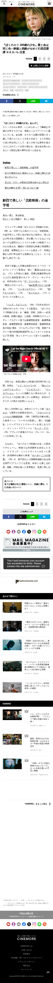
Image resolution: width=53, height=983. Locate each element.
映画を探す (4, 3)
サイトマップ (26, 969)
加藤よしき (42, 725)
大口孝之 (36, 692)
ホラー (5, 90)
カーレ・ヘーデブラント (11, 84)
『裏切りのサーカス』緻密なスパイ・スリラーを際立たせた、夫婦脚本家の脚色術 (36, 624)
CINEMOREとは (26, 946)
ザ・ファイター (31, 281)
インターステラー (26, 289)
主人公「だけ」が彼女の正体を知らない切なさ (27, 182)
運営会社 (26, 966)
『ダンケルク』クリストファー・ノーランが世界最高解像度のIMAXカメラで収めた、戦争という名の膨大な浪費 (37, 666)
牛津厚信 (36, 612)
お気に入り (11, 3)
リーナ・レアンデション (30, 84)
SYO (14, 77)
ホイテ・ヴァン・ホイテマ (38, 87)
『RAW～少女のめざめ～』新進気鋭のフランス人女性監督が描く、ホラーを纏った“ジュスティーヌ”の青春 (37, 644)
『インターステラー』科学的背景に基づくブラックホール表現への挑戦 (36, 685)
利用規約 (26, 954)
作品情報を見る (9, 95)
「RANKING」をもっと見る (35, 804)
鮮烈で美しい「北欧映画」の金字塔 (21, 167)
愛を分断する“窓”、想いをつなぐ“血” (22, 188)
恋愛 (11, 90)
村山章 (35, 652)
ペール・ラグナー (9, 87)
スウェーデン (22, 87)
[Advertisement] (26, 791)
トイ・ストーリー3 (27, 385)
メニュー (49, 3)
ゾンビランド (33, 389)
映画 (22, 900)
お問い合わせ (26, 950)
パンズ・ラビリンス (16, 304)
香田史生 (36, 673)
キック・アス (41, 428)
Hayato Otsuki (43, 774)
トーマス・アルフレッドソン (31, 81)
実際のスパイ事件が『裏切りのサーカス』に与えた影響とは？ (36, 605)
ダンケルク (33, 293)
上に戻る (48, 972)
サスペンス (19, 90)
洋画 (26, 90)
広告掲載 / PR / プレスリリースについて (26, 958)
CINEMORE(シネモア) (10, 900)
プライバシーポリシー (26, 962)
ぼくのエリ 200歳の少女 (13, 74)
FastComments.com (28, 581)
